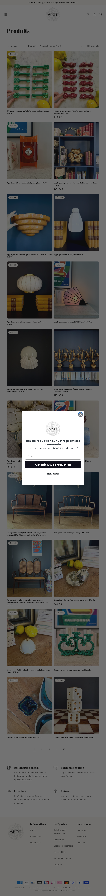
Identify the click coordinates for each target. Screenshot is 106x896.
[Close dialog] (80, 414)
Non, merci (53, 473)
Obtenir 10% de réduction (53, 465)
